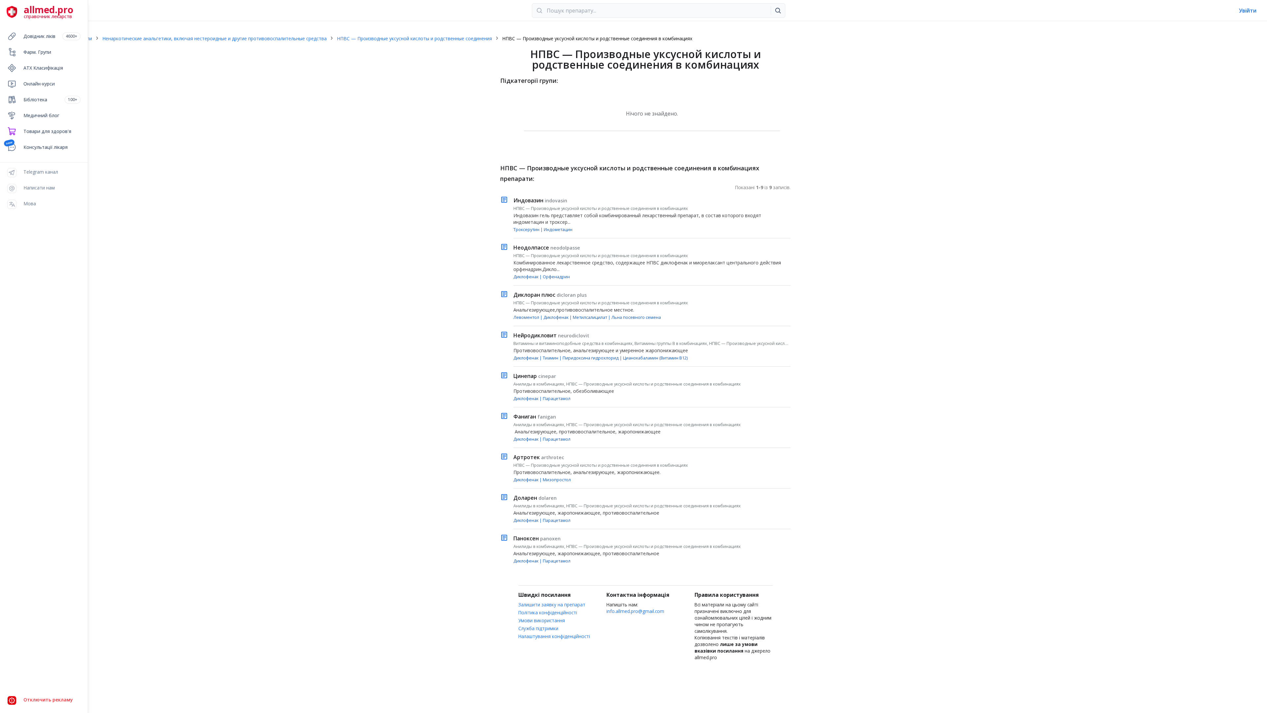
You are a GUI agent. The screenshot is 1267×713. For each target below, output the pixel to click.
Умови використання (541, 620)
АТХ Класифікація (43, 68)
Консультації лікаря (45, 147)
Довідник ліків (50, 36)
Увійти (1247, 10)
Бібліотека (50, 99)
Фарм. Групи (37, 52)
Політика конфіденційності (547, 612)
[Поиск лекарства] (778, 10)
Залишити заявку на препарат (551, 604)
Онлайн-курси (39, 84)
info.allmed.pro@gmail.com (635, 611)
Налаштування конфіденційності (554, 636)
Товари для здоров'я (47, 131)
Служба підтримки (538, 628)
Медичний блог (41, 115)
